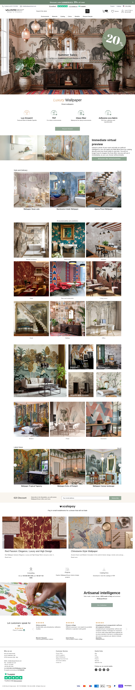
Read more (8, 557)
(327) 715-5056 (14, 6)
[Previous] (15, 188)
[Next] (120, 188)
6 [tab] (72, 91)
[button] (128, 6)
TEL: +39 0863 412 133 (10, 662)
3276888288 (21, 670)
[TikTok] (108, 669)
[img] (19, 628)
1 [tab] (60, 91)
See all (119, 171)
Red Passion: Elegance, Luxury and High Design (28, 551)
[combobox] (60, 11)
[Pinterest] (104, 669)
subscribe (115, 498)
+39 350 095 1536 (8, 666)
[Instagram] (100, 669)
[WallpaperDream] (31, 240)
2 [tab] (62, 91)
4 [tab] (67, 91)
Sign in (131, 10)
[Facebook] (96, 669)
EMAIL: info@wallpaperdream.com (12, 661)
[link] (67, 507)
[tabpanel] (67, 56)
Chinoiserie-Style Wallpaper (84, 551)
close (133, 2)
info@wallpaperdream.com (29, 6)
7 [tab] (74, 91)
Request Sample (67, 129)
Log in (126, 10)
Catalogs (119, 6)
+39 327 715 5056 (8, 664)
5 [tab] (70, 91)
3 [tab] (65, 91)
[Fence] (62, 11)
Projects (112, 6)
